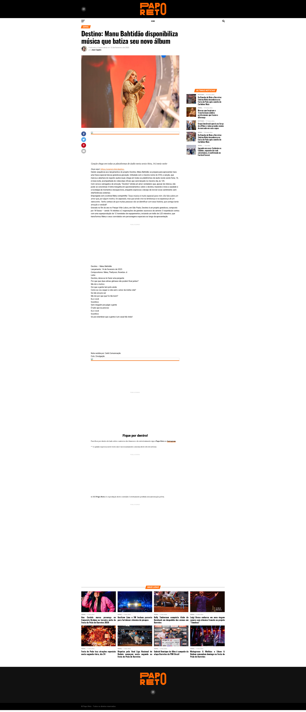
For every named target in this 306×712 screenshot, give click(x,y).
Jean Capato (96, 50)
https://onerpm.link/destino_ (112, 169)
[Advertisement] (135, 242)
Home (153, 21)
